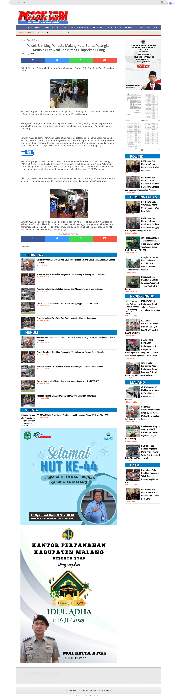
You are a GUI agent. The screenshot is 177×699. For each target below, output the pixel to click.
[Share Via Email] (105, 60)
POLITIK (61, 27)
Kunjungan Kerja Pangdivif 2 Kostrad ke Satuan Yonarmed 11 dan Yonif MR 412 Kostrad (142, 283)
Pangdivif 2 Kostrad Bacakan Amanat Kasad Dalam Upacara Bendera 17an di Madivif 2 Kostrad (141, 263)
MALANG (145, 27)
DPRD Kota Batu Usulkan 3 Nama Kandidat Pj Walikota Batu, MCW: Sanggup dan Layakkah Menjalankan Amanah (142, 184)
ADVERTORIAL (128, 27)
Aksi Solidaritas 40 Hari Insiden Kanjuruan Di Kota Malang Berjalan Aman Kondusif (142, 393)
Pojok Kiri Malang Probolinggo (89, 690)
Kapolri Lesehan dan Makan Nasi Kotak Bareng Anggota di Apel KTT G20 (67, 303)
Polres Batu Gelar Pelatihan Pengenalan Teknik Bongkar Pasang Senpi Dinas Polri (71, 274)
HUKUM (48, 27)
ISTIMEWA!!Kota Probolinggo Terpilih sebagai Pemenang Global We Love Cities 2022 (73, 415)
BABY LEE (85, 696)
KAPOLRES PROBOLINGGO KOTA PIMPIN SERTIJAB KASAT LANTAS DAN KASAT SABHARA (142, 327)
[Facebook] (33, 60)
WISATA (112, 27)
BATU (157, 27)
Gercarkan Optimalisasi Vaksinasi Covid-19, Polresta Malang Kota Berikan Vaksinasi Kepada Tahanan (75, 261)
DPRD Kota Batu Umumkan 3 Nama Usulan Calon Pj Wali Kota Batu (150, 166)
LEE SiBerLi (107, 690)
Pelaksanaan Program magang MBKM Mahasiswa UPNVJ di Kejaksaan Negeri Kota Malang (142, 432)
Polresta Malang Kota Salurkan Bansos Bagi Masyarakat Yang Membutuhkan (69, 289)
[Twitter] (57, 60)
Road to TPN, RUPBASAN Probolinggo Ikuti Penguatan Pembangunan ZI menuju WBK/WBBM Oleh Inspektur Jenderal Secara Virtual (141, 348)
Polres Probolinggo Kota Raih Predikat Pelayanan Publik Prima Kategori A (53, 32)
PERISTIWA (34, 27)
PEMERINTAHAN (79, 27)
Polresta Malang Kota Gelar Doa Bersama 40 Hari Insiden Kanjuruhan (66, 318)
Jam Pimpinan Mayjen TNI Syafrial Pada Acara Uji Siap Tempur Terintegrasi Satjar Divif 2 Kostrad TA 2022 (142, 244)
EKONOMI (98, 27)
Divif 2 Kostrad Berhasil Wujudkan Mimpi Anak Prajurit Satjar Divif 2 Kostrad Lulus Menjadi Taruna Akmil (142, 452)
